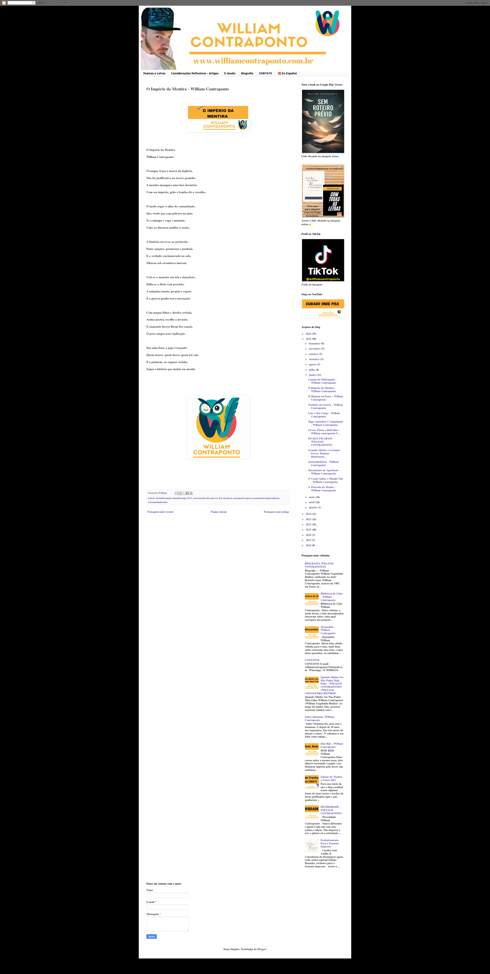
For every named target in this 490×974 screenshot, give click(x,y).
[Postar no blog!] (180, 493)
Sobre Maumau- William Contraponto (319, 718)
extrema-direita (201, 498)
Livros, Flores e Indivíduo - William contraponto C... (324, 431)
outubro (314, 354)
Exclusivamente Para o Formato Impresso (330, 843)
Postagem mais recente (160, 512)
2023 (309, 519)
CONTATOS (312, 660)
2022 (309, 524)
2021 (309, 529)
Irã (220, 498)
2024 (309, 514)
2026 (309, 334)
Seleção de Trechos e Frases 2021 (331, 778)
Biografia (247, 73)
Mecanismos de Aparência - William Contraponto (324, 471)
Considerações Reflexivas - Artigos (195, 73)
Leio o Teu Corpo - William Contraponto (324, 414)
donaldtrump (179, 498)
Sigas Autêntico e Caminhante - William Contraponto (325, 423)
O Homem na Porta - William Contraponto (325, 398)
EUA (189, 498)
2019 (309, 540)
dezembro (315, 343)
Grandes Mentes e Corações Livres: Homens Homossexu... (324, 453)
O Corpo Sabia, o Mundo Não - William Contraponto (325, 480)
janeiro (313, 507)
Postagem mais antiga (276, 512)
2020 (309, 535)
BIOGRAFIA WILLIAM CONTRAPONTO (319, 565)
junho (313, 375)
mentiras (227, 498)
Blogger (261, 949)
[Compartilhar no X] (184, 493)
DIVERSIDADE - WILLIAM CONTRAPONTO (331, 810)
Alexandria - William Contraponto (328, 630)
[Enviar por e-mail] (176, 493)
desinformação (163, 498)
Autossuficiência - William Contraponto (323, 463)
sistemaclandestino (157, 502)
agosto (313, 364)
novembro (315, 349)
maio (312, 497)
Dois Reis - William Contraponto (332, 745)
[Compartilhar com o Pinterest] (191, 493)
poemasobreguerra (243, 498)
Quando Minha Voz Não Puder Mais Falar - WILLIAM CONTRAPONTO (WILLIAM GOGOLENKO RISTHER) (324, 685)
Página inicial (219, 512)
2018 (309, 545)
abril (312, 502)
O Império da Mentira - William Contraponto (322, 389)
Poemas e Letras (154, 73)
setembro (314, 359)
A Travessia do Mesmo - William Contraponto (322, 488)
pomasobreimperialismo (266, 498)
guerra (214, 498)
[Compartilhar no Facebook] (187, 493)
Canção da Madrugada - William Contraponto (322, 381)
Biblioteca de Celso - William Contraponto (331, 596)
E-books (229, 73)
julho (312, 370)
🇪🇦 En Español (287, 73)
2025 (309, 339)
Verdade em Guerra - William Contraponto (325, 406)
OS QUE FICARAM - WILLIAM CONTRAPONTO (321, 441)
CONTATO (265, 73)
